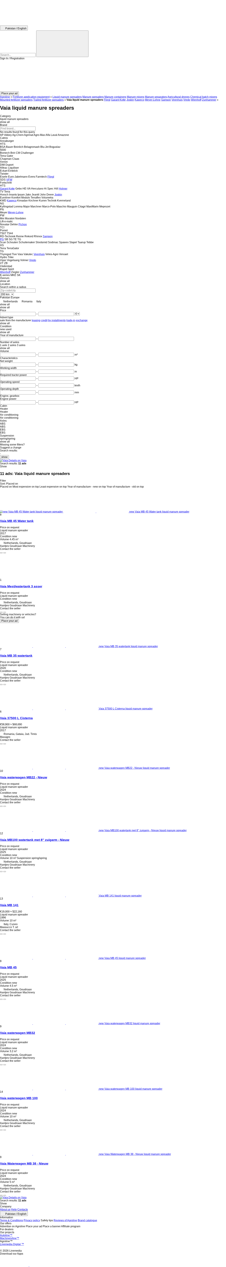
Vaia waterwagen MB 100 (19, 1098)
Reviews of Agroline (65, 1220)
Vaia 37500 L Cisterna (16, 718)
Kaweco (139, 99)
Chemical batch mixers (203, 96)
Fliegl (107, 99)
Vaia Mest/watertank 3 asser (21, 586)
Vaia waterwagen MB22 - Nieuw (23, 777)
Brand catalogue (87, 1220)
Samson (166, 99)
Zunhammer (209, 99)
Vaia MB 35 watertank (16, 655)
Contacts (22, 1209)
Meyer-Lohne (152, 99)
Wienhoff (196, 99)
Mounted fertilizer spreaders (16, 99)
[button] (113, 75)
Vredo (186, 99)
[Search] (62, 43)
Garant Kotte (118, 99)
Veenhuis (177, 99)
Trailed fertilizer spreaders (48, 99)
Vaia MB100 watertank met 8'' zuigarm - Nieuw (34, 840)
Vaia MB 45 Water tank (17, 521)
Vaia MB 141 (9, 905)
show (4, 457)
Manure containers (115, 96)
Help (14, 1209)
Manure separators (156, 96)
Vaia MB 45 (8, 967)
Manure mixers (135, 96)
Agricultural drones (178, 96)
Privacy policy (32, 1220)
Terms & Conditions (11, 1220)
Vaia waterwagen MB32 (17, 1033)
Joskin (130, 99)
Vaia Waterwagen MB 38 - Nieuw (24, 1163)
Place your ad (9, 620)
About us (5, 1209)
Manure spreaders (93, 96)
